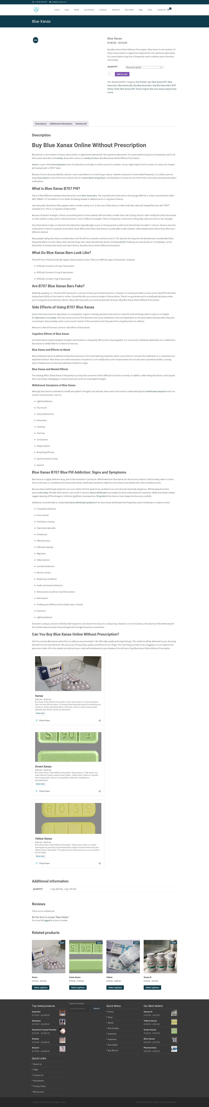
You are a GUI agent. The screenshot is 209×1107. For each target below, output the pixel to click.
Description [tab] (40, 123)
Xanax (34, 164)
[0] (168, 9)
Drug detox (102, 496)
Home (57, 10)
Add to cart (122, 74)
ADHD (76, 10)
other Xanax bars (89, 195)
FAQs (150, 10)
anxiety (59, 158)
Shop (67, 10)
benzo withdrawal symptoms (82, 502)
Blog (140, 10)
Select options (40, 987)
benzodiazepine (59, 164)
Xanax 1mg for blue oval (147, 89)
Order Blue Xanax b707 (124, 89)
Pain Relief (112, 1044)
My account (38, 1091)
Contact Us (161, 10)
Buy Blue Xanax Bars (142, 85)
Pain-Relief (129, 10)
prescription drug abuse (94, 177)
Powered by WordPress (145, 1102)
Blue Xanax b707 (159, 82)
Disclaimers (38, 1080)
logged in (48, 920)
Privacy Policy (39, 1086)
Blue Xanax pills (125, 85)
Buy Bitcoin (113, 1050)
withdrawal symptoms (156, 391)
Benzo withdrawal (98, 492)
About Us (37, 1064)
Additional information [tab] (61, 123)
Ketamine (112, 1039)
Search (96, 1008)
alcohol (122, 242)
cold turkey (43, 492)
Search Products (76, 1003)
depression (40, 317)
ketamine (116, 10)
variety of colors (91, 158)
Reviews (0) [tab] (81, 123)
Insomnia (103, 10)
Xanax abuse (43, 177)
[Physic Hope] (34, 9)
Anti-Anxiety (89, 10)
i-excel (161, 1102)
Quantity (112, 66)
